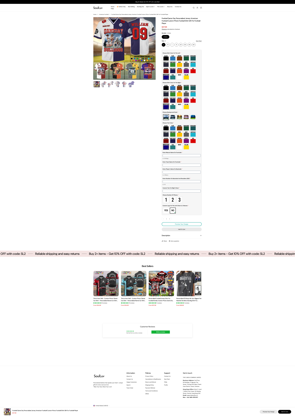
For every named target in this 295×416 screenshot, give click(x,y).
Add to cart (284, 412)
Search (128, 385)
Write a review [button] (160, 332)
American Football (104, 14)
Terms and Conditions (151, 391)
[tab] (97, 84)
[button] (182, 53)
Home (94, 14)
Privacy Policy (149, 376)
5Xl (194, 45)
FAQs (165, 382)
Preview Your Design (181, 224)
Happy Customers (132, 382)
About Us (129, 376)
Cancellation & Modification (153, 379)
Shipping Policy (149, 385)
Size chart (199, 41)
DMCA (147, 394)
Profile (166, 385)
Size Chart (167, 379)
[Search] (193, 7)
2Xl (181, 45)
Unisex (165, 37)
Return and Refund (150, 382)
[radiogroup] (182, 67)
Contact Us (130, 379)
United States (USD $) (101, 405)
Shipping (164, 29)
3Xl (185, 45)
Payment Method (150, 388)
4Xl (189, 45)
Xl (176, 45)
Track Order (130, 388)
